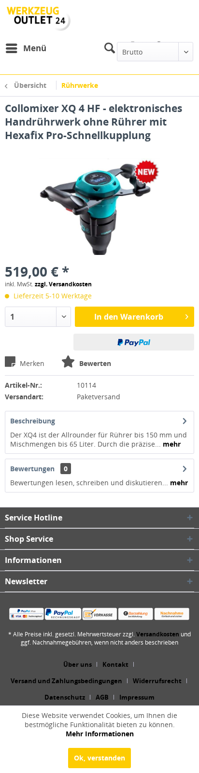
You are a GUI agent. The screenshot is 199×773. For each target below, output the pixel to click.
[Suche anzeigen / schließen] (109, 48)
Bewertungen (32, 468)
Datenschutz (64, 697)
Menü (34, 48)
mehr (171, 444)
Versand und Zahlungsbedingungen (66, 680)
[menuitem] (25, 48)
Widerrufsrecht (157, 680)
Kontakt (115, 664)
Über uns (77, 664)
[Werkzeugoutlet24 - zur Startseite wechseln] (38, 19)
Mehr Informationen (100, 733)
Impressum (137, 697)
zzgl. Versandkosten (63, 284)
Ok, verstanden (99, 757)
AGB (102, 697)
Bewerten (94, 363)
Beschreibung (32, 420)
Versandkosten (157, 634)
